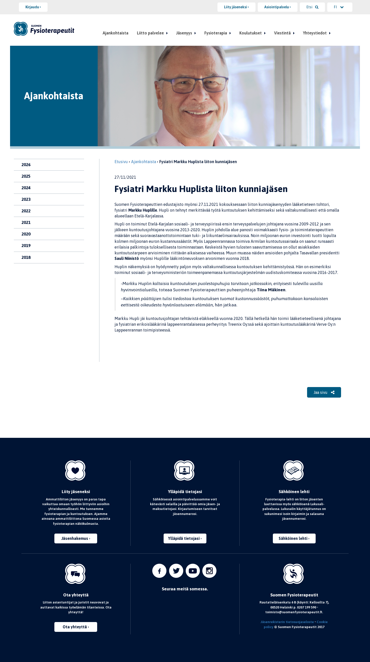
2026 (25, 164)
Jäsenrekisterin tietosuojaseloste (287, 622)
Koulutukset (250, 33)
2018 (25, 257)
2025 (25, 176)
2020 (25, 234)
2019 (25, 245)
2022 (25, 210)
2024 (25, 187)
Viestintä (282, 33)
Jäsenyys (184, 33)
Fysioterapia (215, 33)
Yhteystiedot (315, 33)
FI (336, 7)
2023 (25, 199)
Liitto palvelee (150, 33)
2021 (25, 222)
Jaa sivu (321, 392)
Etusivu (121, 161)
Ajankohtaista (115, 33)
